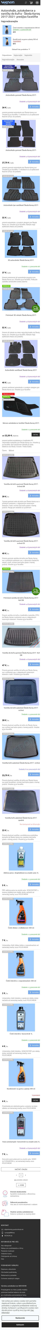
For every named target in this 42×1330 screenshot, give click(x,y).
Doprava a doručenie (8, 1269)
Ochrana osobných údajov (10, 1278)
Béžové (11, 450)
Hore (22, 1185)
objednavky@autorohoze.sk (13, 1229)
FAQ (2, 1259)
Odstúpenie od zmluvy (9, 1256)
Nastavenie (20, 1318)
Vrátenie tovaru (6, 1254)
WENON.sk (8, 1236)
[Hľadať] (26, 3)
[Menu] (37, 3)
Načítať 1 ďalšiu (21, 1169)
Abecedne (20, 59)
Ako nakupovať (6, 1245)
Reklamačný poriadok (8, 1275)
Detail (35, 435)
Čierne (4, 450)
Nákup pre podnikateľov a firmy (12, 1248)
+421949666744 (9, 1232)
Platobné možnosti (7, 1251)
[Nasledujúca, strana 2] (21, 1175)
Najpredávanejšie (8, 59)
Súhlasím (20, 1325)
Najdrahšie (28, 55)
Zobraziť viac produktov (20, 49)
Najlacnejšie (18, 55)
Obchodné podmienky (9, 1272)
